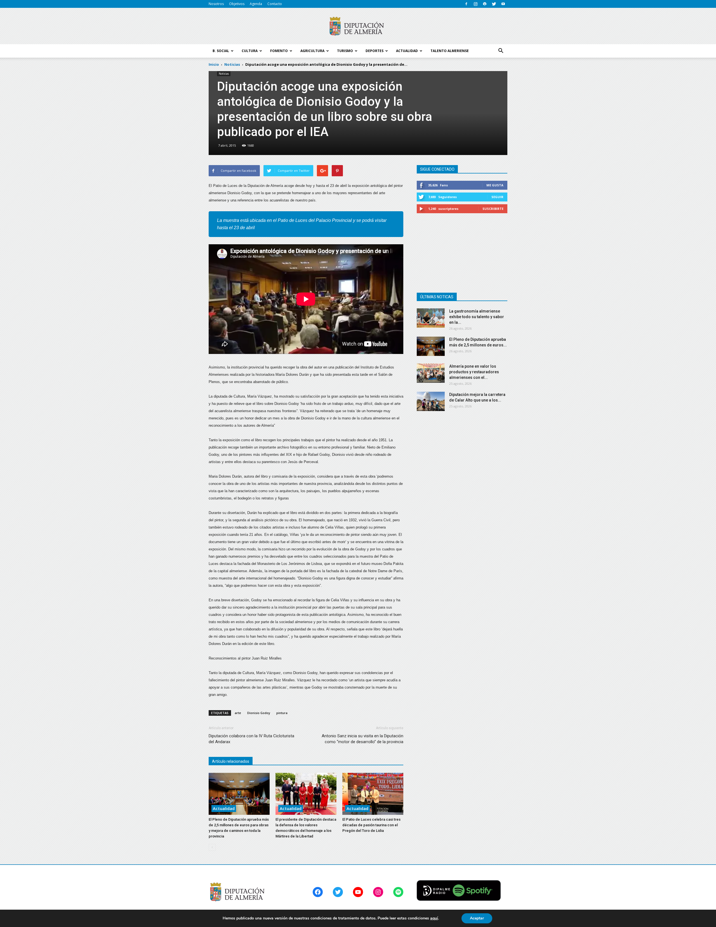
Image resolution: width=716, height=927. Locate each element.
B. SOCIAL (221, 50)
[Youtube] (503, 4)
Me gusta (494, 185)
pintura (282, 713)
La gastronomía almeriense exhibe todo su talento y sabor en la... (476, 317)
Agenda (256, 3)
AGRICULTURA (312, 50)
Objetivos (236, 3)
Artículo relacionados (230, 761)
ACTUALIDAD (407, 50)
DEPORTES (374, 50)
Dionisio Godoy (258, 713)
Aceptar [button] (477, 918)
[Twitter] (494, 4)
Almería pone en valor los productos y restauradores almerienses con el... (474, 372)
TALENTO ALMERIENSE (449, 50)
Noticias (224, 74)
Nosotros (216, 3)
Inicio (214, 64)
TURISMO (345, 50)
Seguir (497, 197)
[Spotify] (485, 4)
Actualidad (224, 808)
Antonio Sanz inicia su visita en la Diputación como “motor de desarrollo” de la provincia (362, 738)
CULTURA (250, 50)
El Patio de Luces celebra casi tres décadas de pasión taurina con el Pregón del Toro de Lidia (371, 825)
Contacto (274, 3)
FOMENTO (279, 50)
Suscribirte (492, 208)
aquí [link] (434, 918)
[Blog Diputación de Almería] (358, 26)
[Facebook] (466, 4)
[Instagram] (475, 4)
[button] (500, 51)
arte (238, 713)
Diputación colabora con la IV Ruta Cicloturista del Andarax (251, 738)
